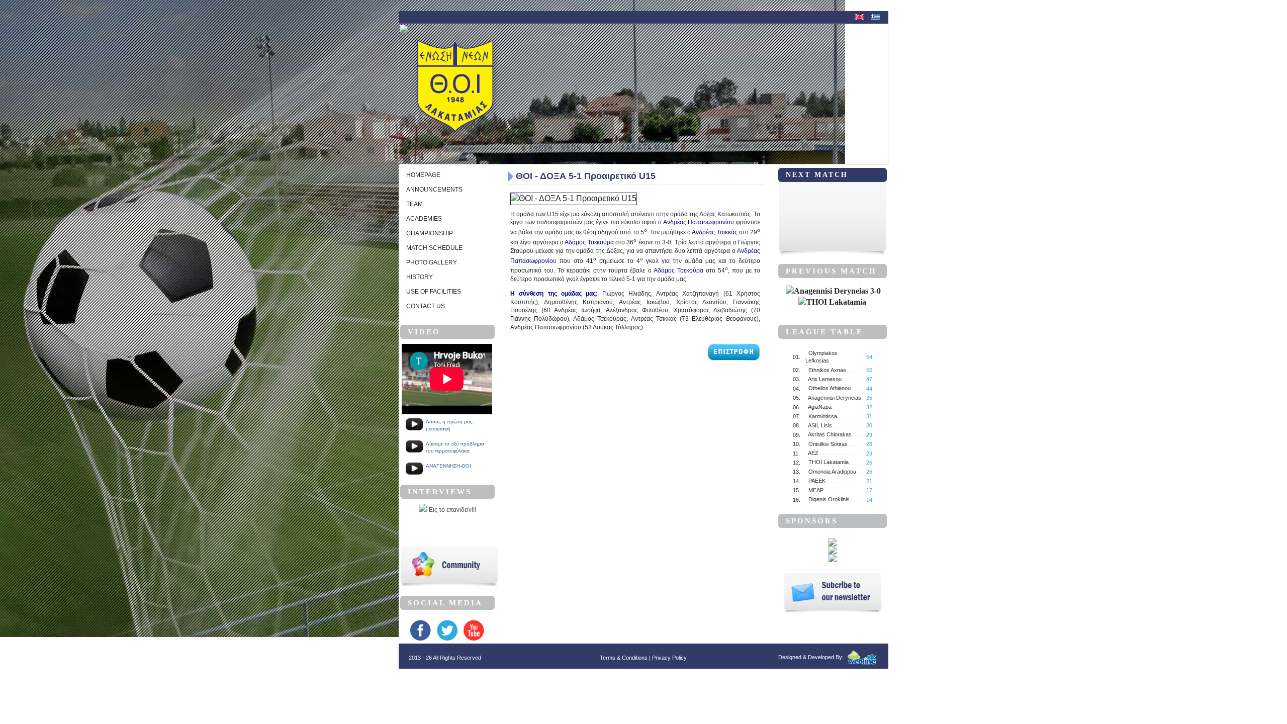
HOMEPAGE (423, 174)
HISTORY (419, 277)
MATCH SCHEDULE (434, 247)
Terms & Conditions (624, 658)
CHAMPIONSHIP (429, 233)
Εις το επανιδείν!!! (452, 509)
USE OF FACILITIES (433, 291)
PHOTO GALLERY (431, 262)
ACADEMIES (424, 218)
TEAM (414, 204)
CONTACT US (425, 306)
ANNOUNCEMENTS (434, 189)
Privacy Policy (669, 658)
